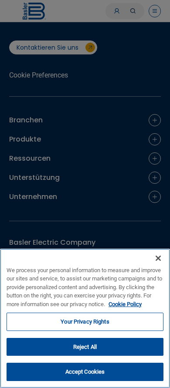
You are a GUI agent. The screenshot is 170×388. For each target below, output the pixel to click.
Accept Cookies (85, 371)
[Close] (158, 258)
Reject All (85, 347)
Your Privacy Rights (85, 321)
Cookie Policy (125, 304)
